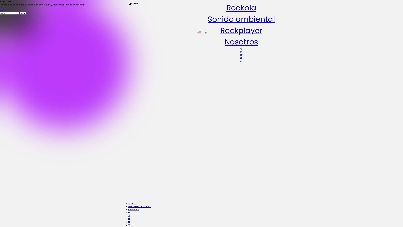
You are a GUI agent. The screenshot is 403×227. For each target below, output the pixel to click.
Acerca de (133, 209)
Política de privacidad (139, 206)
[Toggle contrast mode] (205, 32)
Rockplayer (241, 30)
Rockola (241, 7)
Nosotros (241, 41)
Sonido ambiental (241, 19)
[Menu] (199, 32)
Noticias (132, 203)
